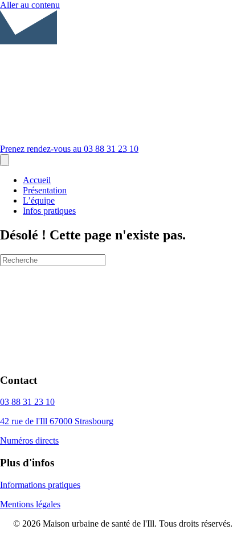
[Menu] (4, 160)
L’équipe (39, 200)
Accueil (37, 180)
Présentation (45, 190)
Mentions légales (30, 504)
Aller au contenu (30, 5)
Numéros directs (29, 440)
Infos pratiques (49, 211)
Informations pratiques (40, 485)
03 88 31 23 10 (27, 402)
